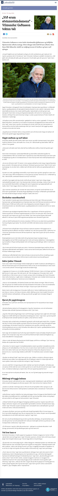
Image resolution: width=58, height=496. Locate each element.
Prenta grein (51, 34)
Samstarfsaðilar (38, 485)
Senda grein (48, 34)
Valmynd (55, 2)
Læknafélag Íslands (51, 490)
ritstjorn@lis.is (25, 485)
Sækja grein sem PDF (53, 34)
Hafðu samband (42, 483)
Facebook (4, 34)
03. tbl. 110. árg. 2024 (8, 13)
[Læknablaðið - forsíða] (8, 2)
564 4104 (24, 483)
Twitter (7, 34)
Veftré (35, 483)
